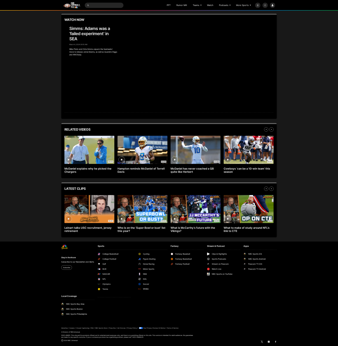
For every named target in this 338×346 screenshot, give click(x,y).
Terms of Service (173, 328)
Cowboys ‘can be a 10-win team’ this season (247, 170)
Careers (72, 328)
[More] (257, 5)
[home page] (72, 5)
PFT (169, 5)
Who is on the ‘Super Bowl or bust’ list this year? (141, 229)
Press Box (112, 328)
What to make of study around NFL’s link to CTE (246, 229)
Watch (210, 5)
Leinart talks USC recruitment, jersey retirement (88, 229)
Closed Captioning (82, 328)
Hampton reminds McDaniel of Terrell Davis (141, 170)
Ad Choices (122, 328)
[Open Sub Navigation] (201, 5)
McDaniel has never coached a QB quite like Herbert (192, 170)
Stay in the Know (68, 257)
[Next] (271, 129)
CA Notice (161, 328)
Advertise (64, 328)
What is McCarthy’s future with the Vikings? (193, 229)
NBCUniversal (75, 332)
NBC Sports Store (101, 328)
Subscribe (66, 267)
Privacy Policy (132, 328)
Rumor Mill (181, 5)
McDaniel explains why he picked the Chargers (87, 170)
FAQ (92, 328)
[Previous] (266, 129)
